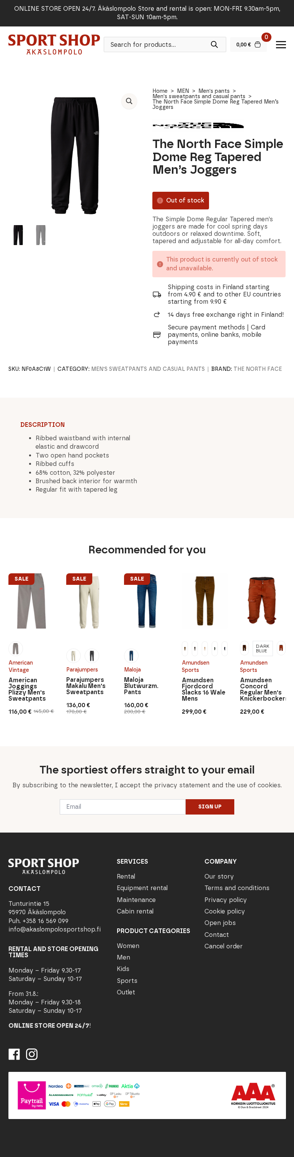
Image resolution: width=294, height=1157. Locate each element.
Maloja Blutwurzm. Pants (141, 686)
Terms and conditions (237, 888)
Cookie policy (224, 911)
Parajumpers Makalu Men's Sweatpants (86, 686)
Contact (216, 934)
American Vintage (20, 667)
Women (128, 946)
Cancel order (223, 946)
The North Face (258, 369)
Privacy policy (225, 900)
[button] (129, 101)
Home (160, 91)
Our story (219, 876)
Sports (127, 980)
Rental (126, 876)
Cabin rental (135, 911)
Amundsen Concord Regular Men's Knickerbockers (263, 689)
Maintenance (136, 900)
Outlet (126, 992)
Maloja (132, 670)
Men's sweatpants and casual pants (198, 96)
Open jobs (220, 923)
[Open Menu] (281, 44)
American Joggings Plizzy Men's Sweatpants (27, 689)
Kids (123, 969)
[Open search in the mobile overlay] (165, 44)
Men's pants (214, 91)
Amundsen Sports (195, 667)
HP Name (8, 752)
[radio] (15, 648)
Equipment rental (142, 888)
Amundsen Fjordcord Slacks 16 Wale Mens (203, 689)
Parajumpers (82, 670)
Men (123, 957)
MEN (183, 91)
